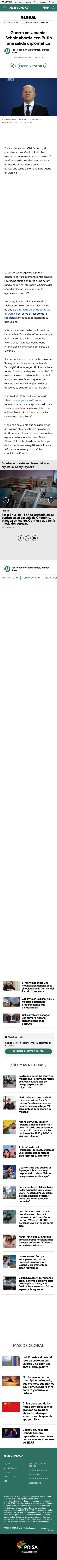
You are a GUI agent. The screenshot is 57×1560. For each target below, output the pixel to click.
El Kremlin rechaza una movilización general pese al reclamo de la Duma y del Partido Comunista (38, 987)
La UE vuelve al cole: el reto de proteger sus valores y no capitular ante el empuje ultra (37, 1362)
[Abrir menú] (4, 8)
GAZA (35, 23)
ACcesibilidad (34, 1483)
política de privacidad (38, 1479)
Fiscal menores (40, 2)
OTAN (42, 23)
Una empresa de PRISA (28, 1545)
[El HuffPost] (19, 7)
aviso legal (33, 1474)
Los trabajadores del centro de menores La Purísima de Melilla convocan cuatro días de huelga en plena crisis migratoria (36, 1081)
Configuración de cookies (37, 1465)
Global (28, 17)
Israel (48, 23)
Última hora (46, 8)
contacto (8, 1472)
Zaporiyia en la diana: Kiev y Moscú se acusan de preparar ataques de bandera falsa (38, 1003)
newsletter (9, 1477)
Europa (28, 23)
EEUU (22, 23)
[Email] (35, 538)
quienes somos (10, 1468)
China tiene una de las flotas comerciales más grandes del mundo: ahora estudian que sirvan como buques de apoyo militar (37, 1411)
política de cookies (37, 1470)
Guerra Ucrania (11, 23)
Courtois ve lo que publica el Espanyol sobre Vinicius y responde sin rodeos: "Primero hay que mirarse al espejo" (36, 1172)
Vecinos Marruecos (23, 2)
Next (51, 500)
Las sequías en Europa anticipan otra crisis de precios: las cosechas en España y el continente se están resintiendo (33, 1262)
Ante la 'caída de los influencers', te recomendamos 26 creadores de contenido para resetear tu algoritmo (36, 1151)
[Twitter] (28, 538)
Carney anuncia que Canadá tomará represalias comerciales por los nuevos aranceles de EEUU (38, 1436)
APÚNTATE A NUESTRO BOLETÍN (28, 1051)
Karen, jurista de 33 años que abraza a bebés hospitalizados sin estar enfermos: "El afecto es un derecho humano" (36, 1241)
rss (5, 1481)
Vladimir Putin (10, 578)
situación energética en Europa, (22, 400)
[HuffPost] (13, 1455)
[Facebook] (21, 538)
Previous (6, 500)
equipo (7, 1464)
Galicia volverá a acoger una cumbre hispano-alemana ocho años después (36, 1019)
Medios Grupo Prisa (28, 1552)
